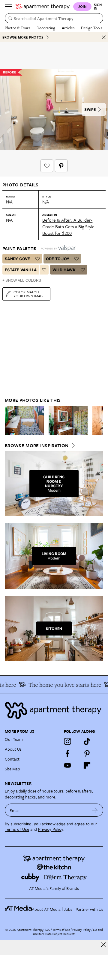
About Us (13, 749)
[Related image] (24, 420)
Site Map (12, 769)
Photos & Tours (17, 28)
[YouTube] (67, 765)
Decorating (46, 28)
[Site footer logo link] (54, 710)
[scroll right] (98, 420)
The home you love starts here (62, 684)
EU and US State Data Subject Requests (68, 931)
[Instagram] (67, 741)
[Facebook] (67, 753)
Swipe (90, 109)
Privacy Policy (50, 829)
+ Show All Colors (21, 280)
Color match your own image (29, 293)
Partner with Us (89, 909)
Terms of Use (17, 829)
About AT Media (46, 909)
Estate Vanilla (21, 270)
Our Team (14, 739)
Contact (12, 759)
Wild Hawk (64, 270)
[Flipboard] (87, 765)
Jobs (68, 909)
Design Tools (91, 28)
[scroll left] (9, 420)
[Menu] (8, 6)
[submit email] (95, 810)
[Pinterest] (87, 753)
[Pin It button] (61, 166)
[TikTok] (87, 741)
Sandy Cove (17, 259)
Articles (68, 28)
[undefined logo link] (43, 6)
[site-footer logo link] (18, 909)
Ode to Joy (58, 259)
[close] (103, 944)
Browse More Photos (22, 37)
